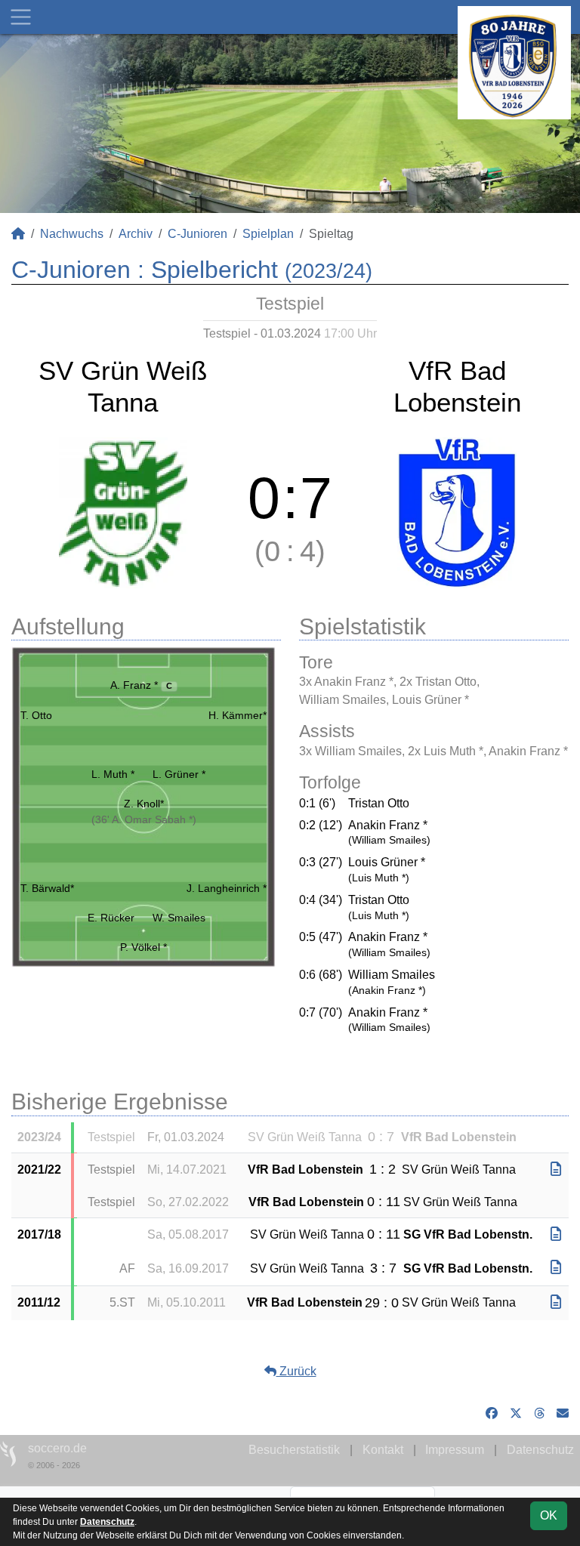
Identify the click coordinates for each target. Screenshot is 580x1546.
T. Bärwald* (47, 888)
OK (548, 1515)
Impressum (454, 1449)
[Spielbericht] (556, 1169)
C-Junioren (197, 233)
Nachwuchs (71, 233)
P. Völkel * (143, 947)
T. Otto (36, 715)
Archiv (136, 233)
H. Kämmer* (237, 715)
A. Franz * (141, 685)
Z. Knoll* (144, 804)
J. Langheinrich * (227, 888)
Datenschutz (540, 1449)
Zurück (296, 1371)
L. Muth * (112, 774)
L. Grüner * (179, 774)
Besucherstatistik (294, 1449)
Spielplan (268, 233)
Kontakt (382, 1449)
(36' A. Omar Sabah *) (143, 819)
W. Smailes (179, 918)
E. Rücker (111, 918)
